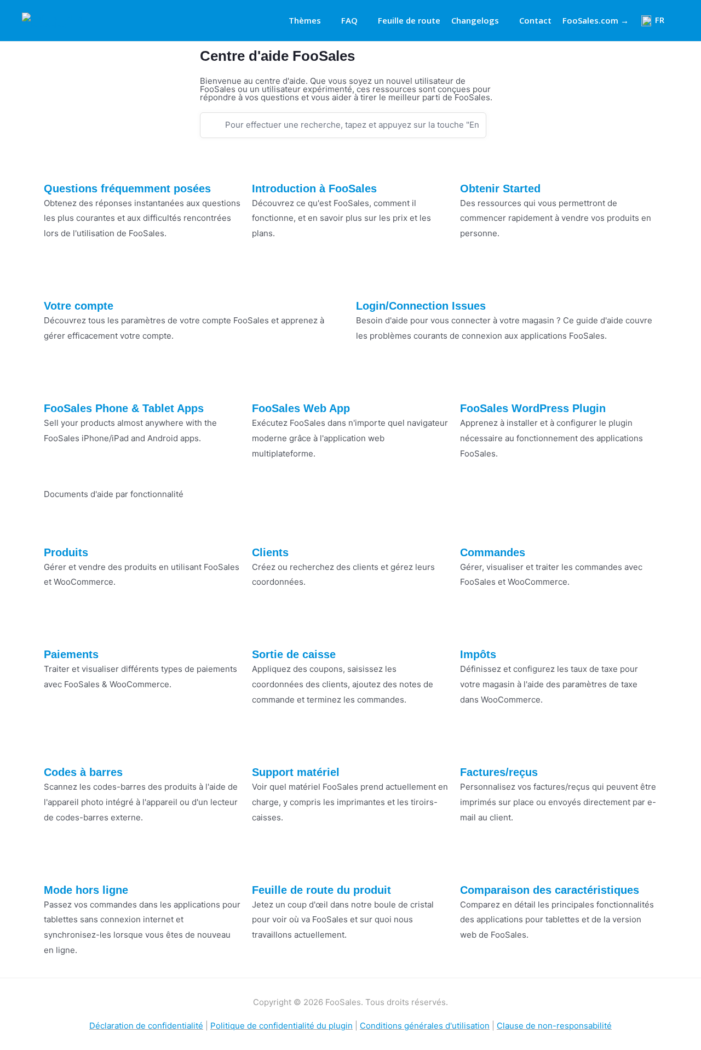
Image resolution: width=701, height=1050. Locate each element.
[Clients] (265, 526)
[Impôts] (473, 628)
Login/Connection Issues (421, 306)
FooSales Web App (301, 408)
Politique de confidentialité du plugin (281, 1025)
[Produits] (57, 526)
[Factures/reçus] (473, 746)
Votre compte (78, 306)
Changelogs (475, 20)
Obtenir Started (500, 188)
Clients (270, 552)
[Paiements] (57, 628)
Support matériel (296, 772)
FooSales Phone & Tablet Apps (124, 408)
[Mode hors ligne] (57, 864)
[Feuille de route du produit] (265, 864)
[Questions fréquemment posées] (57, 162)
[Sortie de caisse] (265, 628)
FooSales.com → (595, 20)
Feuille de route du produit (321, 890)
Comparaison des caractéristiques (549, 890)
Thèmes (305, 20)
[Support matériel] (265, 746)
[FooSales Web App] (265, 382)
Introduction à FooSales (314, 188)
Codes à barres (83, 772)
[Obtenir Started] (473, 162)
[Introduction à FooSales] (265, 162)
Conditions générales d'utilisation (425, 1025)
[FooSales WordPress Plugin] (473, 382)
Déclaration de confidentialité (146, 1025)
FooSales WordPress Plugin (533, 408)
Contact (535, 20)
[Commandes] (473, 526)
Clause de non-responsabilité (554, 1025)
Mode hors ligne (86, 890)
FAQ (349, 20)
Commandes (492, 552)
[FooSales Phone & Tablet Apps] (57, 382)
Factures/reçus (499, 772)
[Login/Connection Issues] (369, 280)
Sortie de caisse (294, 654)
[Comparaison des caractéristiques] (473, 864)
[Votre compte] (57, 280)
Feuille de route (409, 20)
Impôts (478, 654)
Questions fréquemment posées (127, 188)
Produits (66, 552)
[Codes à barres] (57, 746)
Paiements (71, 654)
